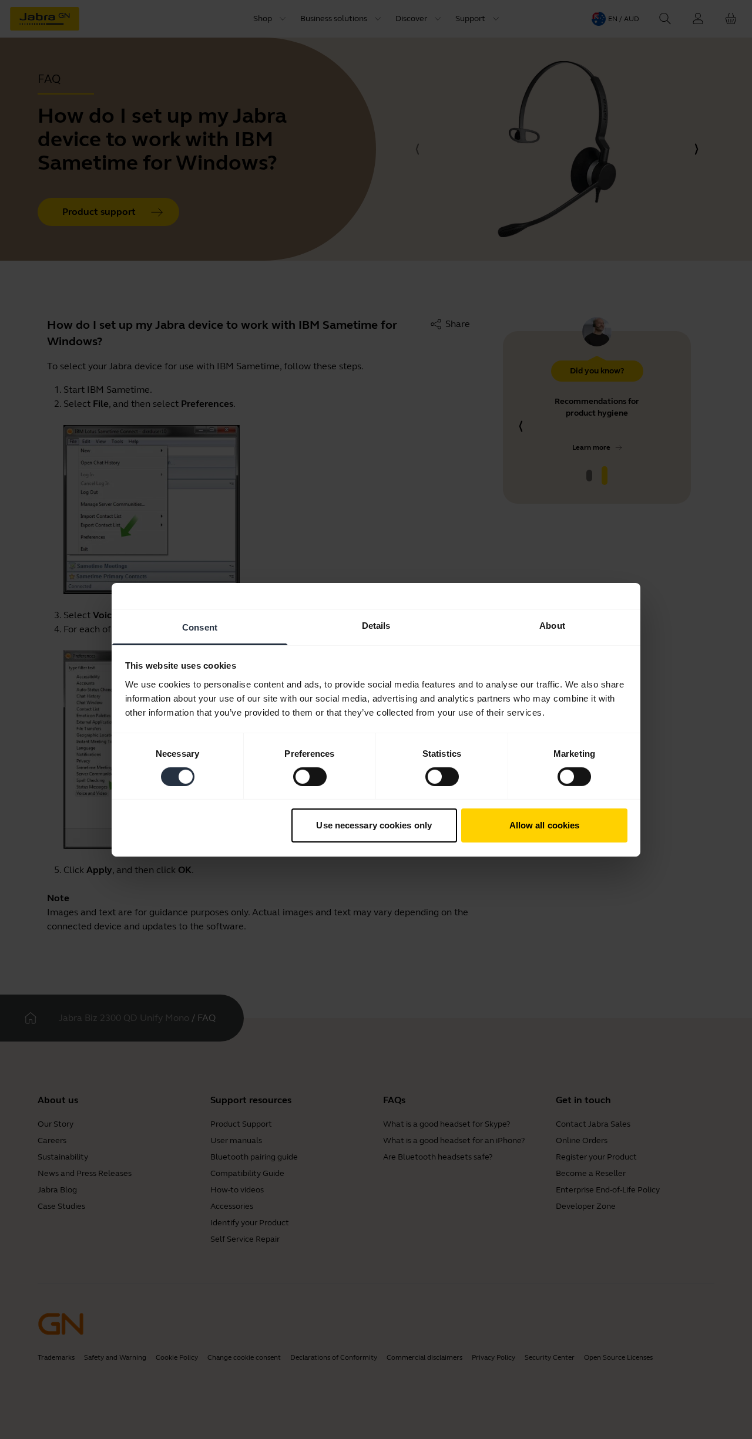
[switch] (310, 776)
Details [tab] (376, 625)
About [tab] (552, 625)
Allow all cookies (544, 825)
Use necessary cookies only (374, 825)
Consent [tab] (199, 627)
